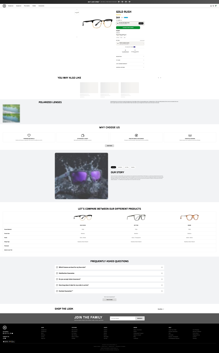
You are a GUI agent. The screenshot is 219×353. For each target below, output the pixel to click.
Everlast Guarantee (173, 331)
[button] (213, 6)
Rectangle (106, 336)
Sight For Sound (137, 334)
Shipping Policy (196, 334)
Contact (194, 336)
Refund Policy (111, 346)
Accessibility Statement (120, 346)
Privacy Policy (104, 346)
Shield (105, 333)
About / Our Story (138, 329)
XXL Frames (74, 334)
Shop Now (109, 145)
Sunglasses (10, 5)
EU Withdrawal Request (174, 338)
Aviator (105, 331)
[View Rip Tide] (136, 217)
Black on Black (75, 336)
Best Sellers (74, 331)
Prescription (27, 5)
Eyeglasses (18, 5)
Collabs (34, 5)
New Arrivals (75, 329)
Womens (43, 334)
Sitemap (195, 338)
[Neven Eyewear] (5, 327)
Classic (105, 329)
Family (135, 331)
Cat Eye (105, 338)
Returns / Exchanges (173, 336)
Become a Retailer (197, 331)
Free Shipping (196, 329)
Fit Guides (171, 334)
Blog (135, 336)
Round (105, 334)
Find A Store (196, 333)
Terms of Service (97, 346)
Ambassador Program (138, 333)
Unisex (42, 336)
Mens (42, 333)
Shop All (43, 338)
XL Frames (74, 333)
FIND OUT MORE (109, 299)
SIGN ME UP (139, 318)
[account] (211, 6)
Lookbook (136, 338)
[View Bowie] (189, 217)
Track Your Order (172, 329)
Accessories (41, 5)
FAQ (170, 333)
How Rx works (142, 40)
